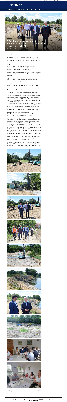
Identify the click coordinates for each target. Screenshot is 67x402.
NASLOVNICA (10, 9)
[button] (58, 9)
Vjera (40, 9)
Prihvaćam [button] (35, 400)
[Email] (13, 54)
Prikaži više (41, 399)
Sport (19, 9)
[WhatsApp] (11, 54)
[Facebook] (8, 54)
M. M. (10, 48)
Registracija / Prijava (56, 0)
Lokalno (34, 9)
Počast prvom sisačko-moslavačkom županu (34, 391)
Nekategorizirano (10, 38)
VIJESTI (15, 9)
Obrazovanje (29, 9)
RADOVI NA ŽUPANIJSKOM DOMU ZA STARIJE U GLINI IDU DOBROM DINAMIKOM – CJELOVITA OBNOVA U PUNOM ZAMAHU (15, 392)
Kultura (22, 9)
